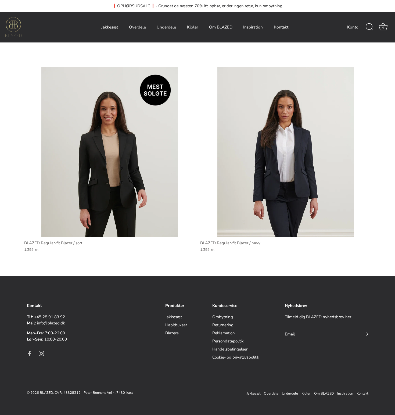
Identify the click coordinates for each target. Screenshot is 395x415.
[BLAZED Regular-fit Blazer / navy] (285, 152)
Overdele (137, 27)
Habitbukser (176, 325)
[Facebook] (29, 353)
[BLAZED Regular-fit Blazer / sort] (109, 152)
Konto (352, 27)
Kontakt (281, 27)
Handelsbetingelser (229, 349)
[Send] (365, 334)
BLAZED (46, 392)
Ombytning (222, 317)
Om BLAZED (220, 27)
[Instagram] (41, 353)
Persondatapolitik (228, 341)
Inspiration (253, 27)
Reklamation (223, 333)
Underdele (166, 27)
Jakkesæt (109, 27)
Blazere (172, 333)
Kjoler (192, 27)
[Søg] (369, 27)
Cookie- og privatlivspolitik (235, 357)
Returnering (223, 325)
